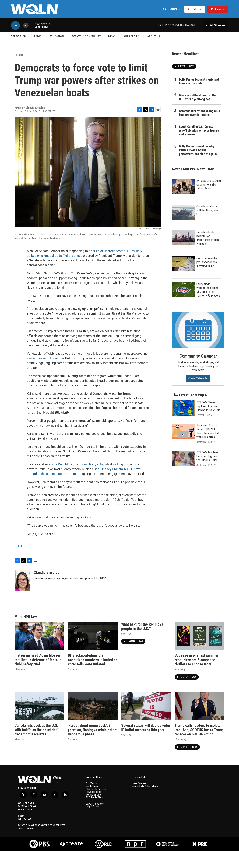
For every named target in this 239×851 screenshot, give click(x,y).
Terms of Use (93, 794)
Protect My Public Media (145, 786)
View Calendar (198, 378)
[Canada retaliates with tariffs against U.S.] (183, 212)
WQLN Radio (92, 806)
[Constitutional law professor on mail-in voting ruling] (183, 263)
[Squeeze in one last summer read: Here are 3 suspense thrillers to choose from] (199, 636)
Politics (19, 55)
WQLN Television (95, 804)
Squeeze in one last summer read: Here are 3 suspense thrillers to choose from (197, 659)
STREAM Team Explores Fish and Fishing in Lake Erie (208, 406)
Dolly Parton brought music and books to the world (199, 81)
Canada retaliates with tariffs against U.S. (207, 210)
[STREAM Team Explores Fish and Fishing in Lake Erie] (183, 408)
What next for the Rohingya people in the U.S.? (142, 626)
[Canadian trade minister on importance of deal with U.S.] (183, 237)
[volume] (26, 25)
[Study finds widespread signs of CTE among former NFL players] (183, 289)
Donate (219, 9)
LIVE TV (196, 9)
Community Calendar (198, 356)
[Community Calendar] (198, 330)
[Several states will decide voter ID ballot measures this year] (146, 706)
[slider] (31, 25)
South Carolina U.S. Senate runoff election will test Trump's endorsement (199, 130)
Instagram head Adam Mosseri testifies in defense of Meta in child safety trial (38, 659)
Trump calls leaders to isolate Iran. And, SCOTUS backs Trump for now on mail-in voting (199, 729)
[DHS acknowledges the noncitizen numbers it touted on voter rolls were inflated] (93, 636)
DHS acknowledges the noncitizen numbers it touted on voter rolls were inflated (93, 659)
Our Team (91, 783)
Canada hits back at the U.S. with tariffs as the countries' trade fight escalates (36, 729)
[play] (15, 25)
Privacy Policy (93, 792)
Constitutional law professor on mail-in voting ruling (207, 262)
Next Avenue (139, 783)
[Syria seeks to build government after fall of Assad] (183, 186)
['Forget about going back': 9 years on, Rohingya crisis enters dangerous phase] (93, 706)
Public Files (92, 786)
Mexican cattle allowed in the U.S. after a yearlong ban (197, 97)
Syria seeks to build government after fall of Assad (208, 184)
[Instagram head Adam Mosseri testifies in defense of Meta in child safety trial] (39, 636)
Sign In (175, 9)
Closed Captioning (96, 789)
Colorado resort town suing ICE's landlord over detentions (199, 113)
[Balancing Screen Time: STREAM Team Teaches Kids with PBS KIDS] (183, 431)
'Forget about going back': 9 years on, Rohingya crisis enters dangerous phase (92, 729)
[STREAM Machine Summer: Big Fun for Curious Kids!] (183, 458)
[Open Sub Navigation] (28, 36)
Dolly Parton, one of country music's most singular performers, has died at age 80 (198, 150)
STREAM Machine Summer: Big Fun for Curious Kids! (207, 456)
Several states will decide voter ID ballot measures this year (145, 727)
